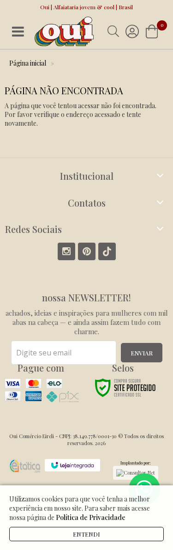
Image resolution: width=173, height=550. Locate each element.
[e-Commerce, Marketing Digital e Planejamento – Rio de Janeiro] (24, 466)
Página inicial (27, 63)
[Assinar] (141, 352)
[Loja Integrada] (72, 465)
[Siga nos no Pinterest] (87, 251)
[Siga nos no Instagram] (66, 251)
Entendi (86, 534)
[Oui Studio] (64, 31)
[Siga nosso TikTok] (107, 251)
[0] (153, 31)
